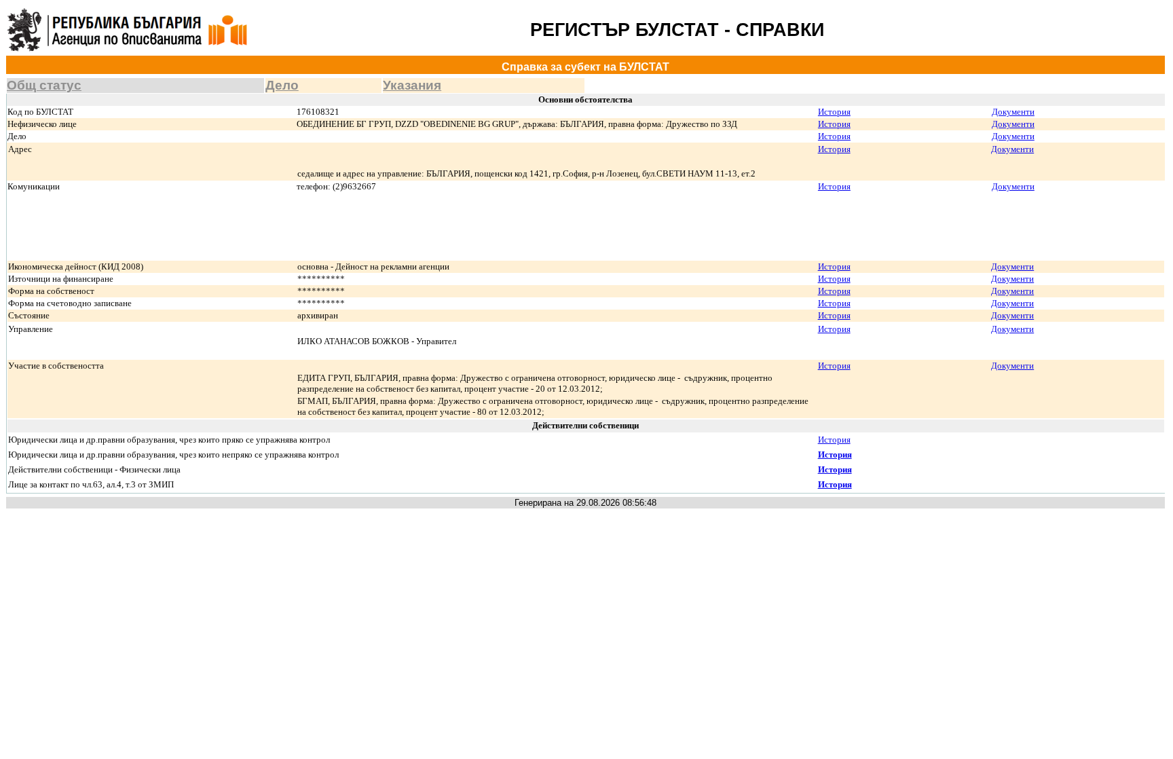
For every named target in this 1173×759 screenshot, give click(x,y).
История (834, 112)
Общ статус (44, 85)
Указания (412, 85)
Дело (282, 85)
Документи (1013, 112)
